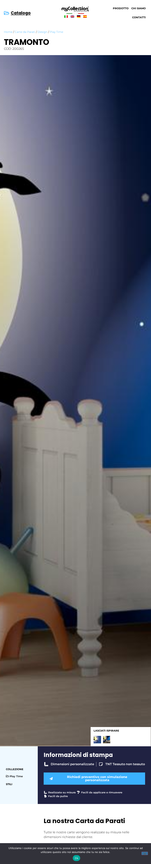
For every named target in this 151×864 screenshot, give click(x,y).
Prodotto (121, 8)
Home (8, 32)
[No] (144, 853)
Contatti (139, 17)
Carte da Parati (25, 32)
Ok (76, 858)
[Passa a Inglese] (72, 16)
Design (42, 32)
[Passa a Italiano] (66, 16)
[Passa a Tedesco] (79, 16)
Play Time (56, 32)
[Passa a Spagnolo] (85, 16)
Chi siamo (138, 8)
